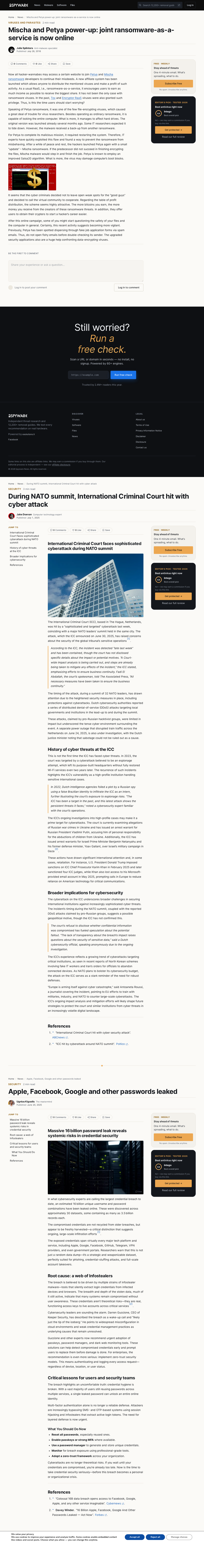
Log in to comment (128, 287)
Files (72, 5)
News (37, 5)
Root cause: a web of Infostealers (21, 1136)
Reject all (155, 1537)
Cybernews (113, 1503)
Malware (48, 5)
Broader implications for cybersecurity (23, 558)
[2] (56, 849)
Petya (94, 74)
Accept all (135, 1537)
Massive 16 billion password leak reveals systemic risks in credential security (22, 1124)
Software (61, 5)
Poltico (120, 1044)
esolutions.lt (28, 434)
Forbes (99, 1514)
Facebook (13, 439)
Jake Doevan (24, 514)
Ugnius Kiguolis (26, 1101)
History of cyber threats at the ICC (23, 549)
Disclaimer (141, 436)
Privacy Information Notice (149, 430)
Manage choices (179, 1537)
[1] (128, 638)
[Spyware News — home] (18, 5)
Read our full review (173, 136)
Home (11, 17)
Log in (190, 5)
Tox (53, 97)
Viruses (76, 419)
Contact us (141, 447)
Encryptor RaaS (72, 97)
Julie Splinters (25, 48)
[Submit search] (140, 5)
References (16, 564)
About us (140, 419)
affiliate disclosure (61, 464)
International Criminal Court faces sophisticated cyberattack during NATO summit (24, 537)
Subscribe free (173, 83)
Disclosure (141, 442)
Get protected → (173, 129)
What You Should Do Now (23, 1154)
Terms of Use (142, 425)
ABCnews (58, 1037)
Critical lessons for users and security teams (24, 1145)
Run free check (123, 374)
